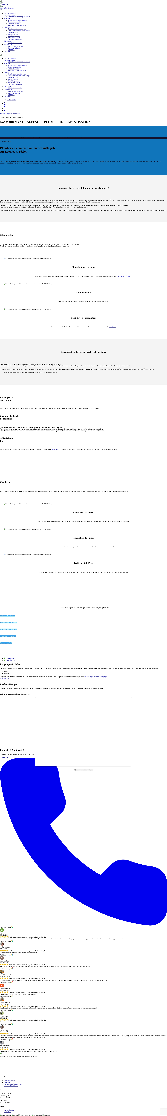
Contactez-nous (4, 4)
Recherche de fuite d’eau (7, 616)
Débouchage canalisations (8, 636)
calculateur (112, 327)
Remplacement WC (6, 643)
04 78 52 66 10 (11, 100)
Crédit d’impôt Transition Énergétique (95, 677)
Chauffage (7, 27)
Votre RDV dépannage (7, 8)
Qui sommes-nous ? (10, 13)
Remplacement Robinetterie (8, 622)
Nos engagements (9, 15)
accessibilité (55, 449)
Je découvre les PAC (6, 678)
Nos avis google (5, 113)
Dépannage (7, 51)
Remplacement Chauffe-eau (8, 629)
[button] (9, 60)
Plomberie (7, 18)
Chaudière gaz (10, 660)
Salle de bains (8, 44)
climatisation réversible (125, 276)
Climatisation (8, 41)
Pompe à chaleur (11, 658)
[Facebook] (18, 1073)
